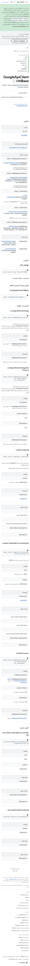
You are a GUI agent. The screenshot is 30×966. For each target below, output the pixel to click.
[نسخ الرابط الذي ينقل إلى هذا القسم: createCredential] (14, 450)
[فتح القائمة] (26, 2)
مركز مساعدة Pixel (24, 940)
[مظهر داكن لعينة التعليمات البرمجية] (28, 270)
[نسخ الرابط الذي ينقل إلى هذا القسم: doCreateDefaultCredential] (6, 810)
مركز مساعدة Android (23, 937)
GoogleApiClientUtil (22, 106)
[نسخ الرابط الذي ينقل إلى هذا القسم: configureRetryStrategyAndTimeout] (20, 370)
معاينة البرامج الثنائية (24, 902)
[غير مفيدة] (15, 51)
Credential (23, 499)
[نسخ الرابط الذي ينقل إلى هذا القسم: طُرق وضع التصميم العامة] (8, 285)
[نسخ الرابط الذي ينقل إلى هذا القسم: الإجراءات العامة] (15, 306)
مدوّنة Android (25, 920)
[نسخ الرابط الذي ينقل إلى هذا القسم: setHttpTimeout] (14, 653)
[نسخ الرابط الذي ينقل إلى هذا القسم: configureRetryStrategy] (8, 311)
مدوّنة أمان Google (24, 922)
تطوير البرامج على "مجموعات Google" (20, 928)
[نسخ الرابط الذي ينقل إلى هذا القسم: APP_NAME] (18, 265)
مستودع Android (25, 895)
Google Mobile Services (22, 945)
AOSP (27, 48)
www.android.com (24, 942)
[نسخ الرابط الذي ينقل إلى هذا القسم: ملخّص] (22, 121)
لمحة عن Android (24, 956)
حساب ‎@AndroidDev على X (22, 917)
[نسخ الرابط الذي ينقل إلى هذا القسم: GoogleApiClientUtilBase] (8, 290)
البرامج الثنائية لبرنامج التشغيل (22, 908)
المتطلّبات (27, 897)
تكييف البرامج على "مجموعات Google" (20, 930)
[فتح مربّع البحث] (15, 2)
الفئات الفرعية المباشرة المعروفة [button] (20, 105)
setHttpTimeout (14, 226)
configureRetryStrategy (11, 163)
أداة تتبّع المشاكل (25, 950)
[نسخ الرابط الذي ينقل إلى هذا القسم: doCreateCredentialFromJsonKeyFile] (24, 735)
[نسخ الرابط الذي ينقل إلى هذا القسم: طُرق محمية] (18, 728)
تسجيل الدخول (5, 2)
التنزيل (27, 900)
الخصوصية (25, 959)
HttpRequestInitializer (17, 679)
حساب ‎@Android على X (23, 915)
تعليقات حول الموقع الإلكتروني (14, 959)
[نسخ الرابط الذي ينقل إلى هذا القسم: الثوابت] (21, 260)
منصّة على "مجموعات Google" (22, 925)
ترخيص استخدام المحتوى (14, 879)
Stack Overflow (24, 948)
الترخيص (4, 956)
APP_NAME (24, 135)
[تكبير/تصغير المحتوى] (19, 55)
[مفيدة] (17, 51)
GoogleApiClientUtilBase (17, 147)
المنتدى (17, 956)
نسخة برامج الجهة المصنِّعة (23, 905)
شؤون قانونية (11, 956)
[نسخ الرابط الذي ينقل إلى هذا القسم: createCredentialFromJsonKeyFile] (27, 546)
